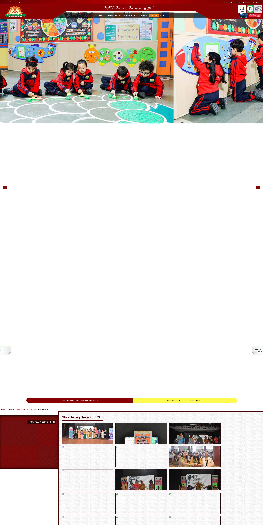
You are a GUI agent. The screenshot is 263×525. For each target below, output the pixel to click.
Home (3, 409)
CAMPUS (110, 15)
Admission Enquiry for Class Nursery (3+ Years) (80, 400)
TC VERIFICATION (227, 2)
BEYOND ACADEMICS (130, 15)
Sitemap (247, 2)
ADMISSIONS (154, 15)
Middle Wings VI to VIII (24, 409)
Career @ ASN (256, 2)
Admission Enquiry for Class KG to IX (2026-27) (184, 400)
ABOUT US (102, 15)
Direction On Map (239, 2)
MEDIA (162, 15)
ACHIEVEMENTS (143, 15)
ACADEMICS (118, 15)
